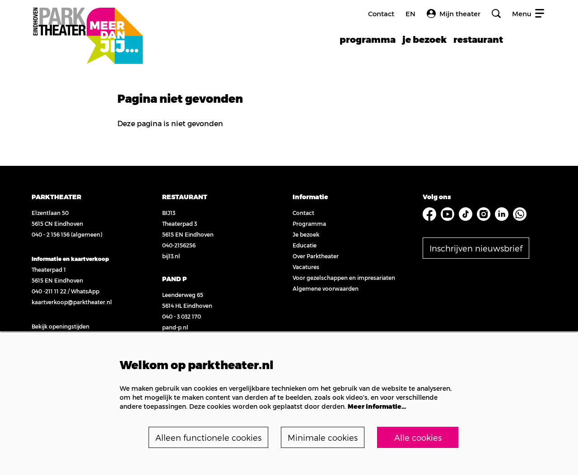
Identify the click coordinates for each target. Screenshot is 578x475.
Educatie (305, 245)
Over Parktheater (316, 256)
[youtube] (447, 214)
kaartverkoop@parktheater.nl (72, 302)
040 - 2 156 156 (51, 234)
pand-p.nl (175, 327)
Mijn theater (459, 13)
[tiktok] (465, 214)
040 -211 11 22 (49, 291)
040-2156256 (179, 245)
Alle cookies (418, 437)
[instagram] (483, 214)
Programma (309, 223)
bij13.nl (171, 256)
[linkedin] (501, 214)
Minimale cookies (323, 437)
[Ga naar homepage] (88, 26)
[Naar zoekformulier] (496, 13)
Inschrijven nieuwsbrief (475, 248)
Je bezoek (306, 234)
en (410, 13)
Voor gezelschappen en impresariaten (344, 277)
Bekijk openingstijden (60, 326)
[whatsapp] (520, 214)
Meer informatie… (377, 406)
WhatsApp (85, 291)
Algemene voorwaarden (326, 288)
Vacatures (306, 267)
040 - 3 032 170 (181, 316)
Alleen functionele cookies (208, 437)
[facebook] (429, 214)
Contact (381, 13)
